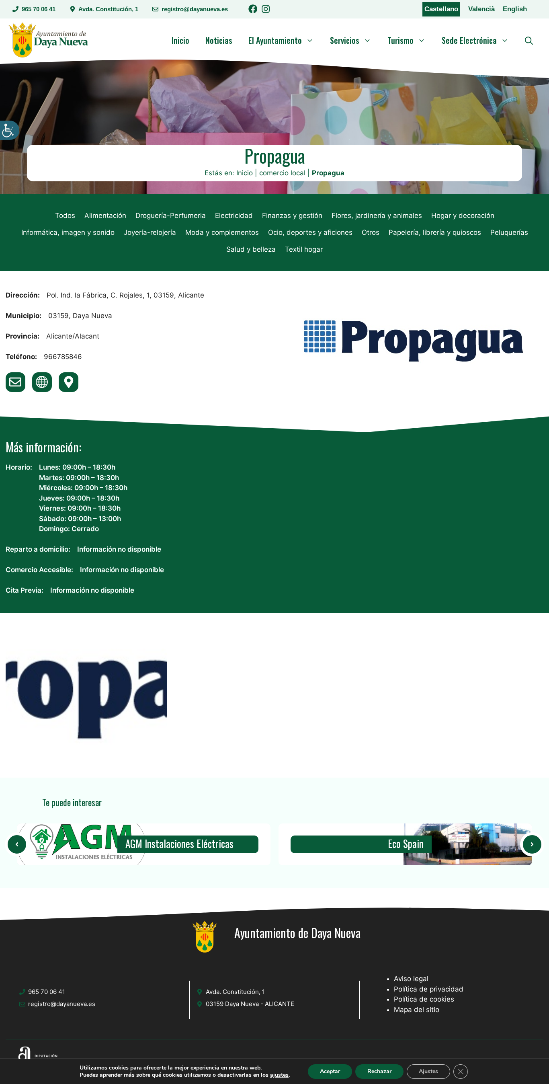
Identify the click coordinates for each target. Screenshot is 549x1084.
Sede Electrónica (469, 40)
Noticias (218, 40)
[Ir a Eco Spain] (468, 844)
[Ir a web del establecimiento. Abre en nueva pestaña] (42, 382)
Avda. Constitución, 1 (108, 9)
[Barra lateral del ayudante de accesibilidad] (9, 130)
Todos (65, 215)
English (515, 9)
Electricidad (234, 215)
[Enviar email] (15, 382)
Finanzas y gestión (292, 215)
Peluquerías (509, 232)
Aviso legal (411, 979)
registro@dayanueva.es (195, 9)
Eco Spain (406, 844)
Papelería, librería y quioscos (435, 232)
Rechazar (379, 1071)
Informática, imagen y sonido (68, 232)
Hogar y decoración (462, 215)
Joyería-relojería (150, 232)
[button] (529, 40)
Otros (370, 232)
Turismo (400, 40)
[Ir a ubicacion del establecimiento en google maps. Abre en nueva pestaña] (68, 382)
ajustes (279, 1075)
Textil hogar (304, 249)
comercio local (282, 173)
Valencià (481, 9)
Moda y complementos (222, 232)
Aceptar (330, 1071)
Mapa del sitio (416, 1010)
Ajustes (428, 1071)
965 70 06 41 (38, 9)
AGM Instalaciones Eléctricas (179, 844)
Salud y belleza (251, 249)
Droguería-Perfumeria (170, 215)
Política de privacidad (428, 989)
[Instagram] (265, 10)
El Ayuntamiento (275, 40)
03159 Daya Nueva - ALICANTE (250, 1004)
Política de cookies (424, 999)
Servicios (344, 40)
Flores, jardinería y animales (377, 215)
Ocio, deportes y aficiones (310, 232)
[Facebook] (253, 10)
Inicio (180, 40)
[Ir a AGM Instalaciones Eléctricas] (17, 844)
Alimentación (105, 215)
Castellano (441, 9)
